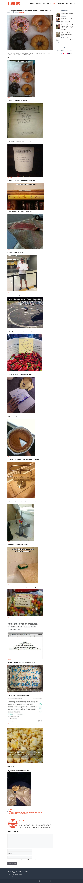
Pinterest (9, 456)
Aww (44, 3)
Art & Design (38, 3)
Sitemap (41, 881)
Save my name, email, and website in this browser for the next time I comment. (28, 859)
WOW (67, 3)
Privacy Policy (47, 881)
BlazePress (33, 881)
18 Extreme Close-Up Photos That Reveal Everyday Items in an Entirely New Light (25, 812)
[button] (74, 3)
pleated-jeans (9, 177)
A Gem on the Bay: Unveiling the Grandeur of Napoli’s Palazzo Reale (67, 34)
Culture (49, 3)
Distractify (11, 809)
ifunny (8, 97)
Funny (54, 3)
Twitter (8, 499)
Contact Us (53, 881)
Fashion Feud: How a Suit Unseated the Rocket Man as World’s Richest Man (67, 20)
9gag (8, 371)
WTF (71, 3)
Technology (61, 3)
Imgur (8, 249)
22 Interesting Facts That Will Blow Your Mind (18, 813)
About (38, 881)
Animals (32, 3)
